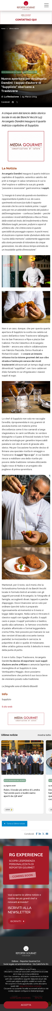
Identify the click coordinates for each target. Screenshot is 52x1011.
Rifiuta (38, 998)
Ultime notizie (14, 28)
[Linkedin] (40, 834)
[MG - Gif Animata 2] (26, 17)
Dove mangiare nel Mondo (15, 780)
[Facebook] (36, 834)
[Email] (47, 834)
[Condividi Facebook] (13, 102)
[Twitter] (43, 834)
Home (3, 28)
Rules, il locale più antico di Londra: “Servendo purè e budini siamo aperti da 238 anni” (22, 793)
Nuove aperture (30, 72)
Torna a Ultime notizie (15, 823)
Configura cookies (20, 998)
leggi (8, 810)
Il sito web (7, 706)
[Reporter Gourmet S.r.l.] (26, 5)
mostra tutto (44, 735)
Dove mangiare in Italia (11, 72)
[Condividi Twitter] (17, 102)
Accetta (26, 1005)
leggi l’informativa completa (30, 986)
